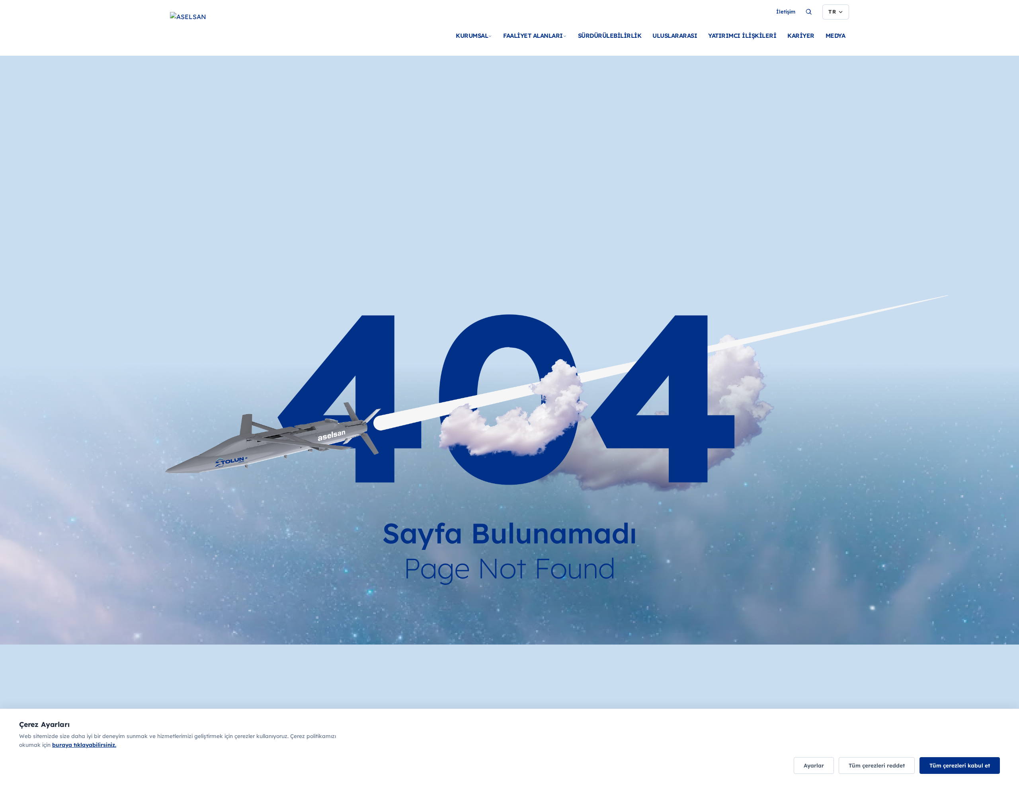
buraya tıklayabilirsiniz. (84, 744)
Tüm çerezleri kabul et (959, 765)
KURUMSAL (472, 35)
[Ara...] (809, 12)
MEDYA (835, 35)
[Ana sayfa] (225, 32)
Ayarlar (814, 765)
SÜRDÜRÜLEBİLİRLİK (610, 35)
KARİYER (800, 35)
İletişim (785, 11)
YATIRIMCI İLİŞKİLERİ (742, 35)
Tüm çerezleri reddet (877, 765)
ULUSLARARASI (674, 35)
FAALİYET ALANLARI (533, 35)
